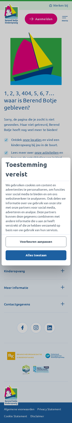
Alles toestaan (36, 255)
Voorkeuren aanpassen (36, 241)
